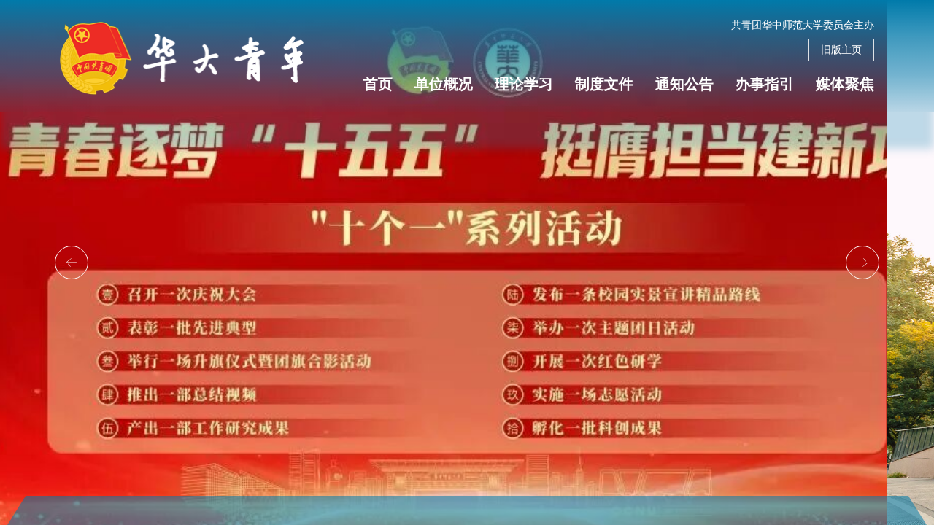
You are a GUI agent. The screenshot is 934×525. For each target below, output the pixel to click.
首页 (378, 84)
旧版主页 (841, 49)
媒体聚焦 (845, 84)
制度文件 (604, 84)
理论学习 (524, 84)
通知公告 (684, 84)
